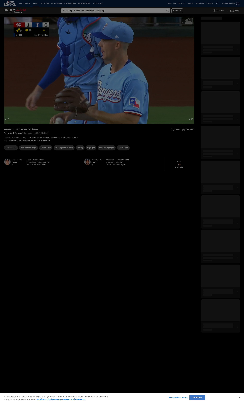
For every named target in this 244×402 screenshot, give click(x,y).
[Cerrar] (240, 397)
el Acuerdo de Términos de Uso (73, 399)
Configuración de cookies (178, 397)
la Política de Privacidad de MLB (49, 399)
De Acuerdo (197, 397)
